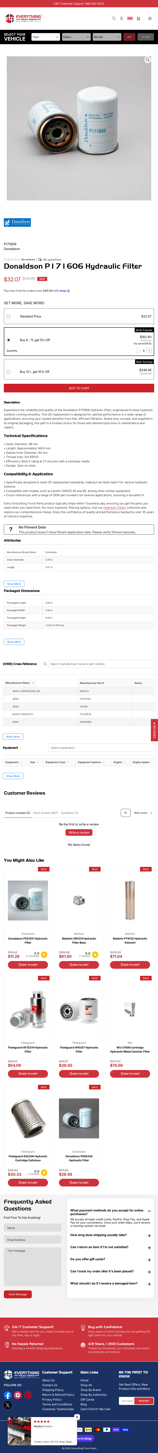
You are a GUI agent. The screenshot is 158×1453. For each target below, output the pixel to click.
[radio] (79, 317)
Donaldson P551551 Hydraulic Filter (28, 940)
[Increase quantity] (149, 350)
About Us (48, 1380)
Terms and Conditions (57, 1404)
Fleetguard (28, 1042)
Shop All (86, 1385)
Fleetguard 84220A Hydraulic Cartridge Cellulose (28, 1158)
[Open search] (125, 813)
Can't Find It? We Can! (96, 1409)
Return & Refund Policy (58, 1395)
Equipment (12, 762)
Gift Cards (87, 1399)
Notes (138, 683)
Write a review (79, 832)
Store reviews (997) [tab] (45, 812)
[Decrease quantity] (138, 350)
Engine (118, 762)
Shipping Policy (53, 1390)
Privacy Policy (52, 1399)
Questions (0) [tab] (69, 812)
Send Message (18, 1294)
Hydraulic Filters (114, 507)
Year (33, 762)
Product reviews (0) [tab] (17, 812)
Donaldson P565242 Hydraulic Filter (79, 1158)
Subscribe (144, 1400)
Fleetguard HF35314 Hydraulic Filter (28, 1049)
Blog (84, 1404)
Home (85, 1380)
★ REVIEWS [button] (154, 730)
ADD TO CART (79, 388)
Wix (130, 1042)
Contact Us (49, 1385)
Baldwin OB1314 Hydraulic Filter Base (79, 940)
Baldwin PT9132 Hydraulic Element (130, 940)
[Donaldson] (17, 222)
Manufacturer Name (17, 682)
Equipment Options (90, 762)
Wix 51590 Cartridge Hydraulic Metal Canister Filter (130, 1049)
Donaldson (28, 933)
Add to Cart (29, 964)
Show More (14, 583)
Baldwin (79, 933)
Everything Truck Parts (83, 1448)
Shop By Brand (91, 1390)
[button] (130, 18)
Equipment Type (56, 762)
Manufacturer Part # (92, 683)
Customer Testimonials (58, 1409)
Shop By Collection (94, 1395)
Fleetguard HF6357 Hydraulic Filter (79, 1049)
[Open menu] (150, 18)
